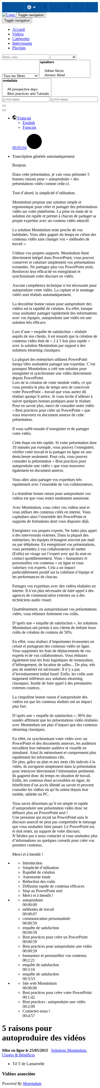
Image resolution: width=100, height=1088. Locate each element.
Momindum (32, 1083)
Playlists (19, 48)
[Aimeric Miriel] (64, 75)
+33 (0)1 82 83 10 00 (91, 7)
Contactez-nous (78, 7)
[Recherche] (4, 105)
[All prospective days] (26, 89)
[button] (21, 118)
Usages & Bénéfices (18, 1055)
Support (55, 7)
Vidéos (18, 34)
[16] (64, 66)
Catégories (20, 38)
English (29, 123)
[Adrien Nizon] (64, 71)
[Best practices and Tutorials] (26, 94)
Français (29, 127)
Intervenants (22, 43)
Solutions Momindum (68, 1050)
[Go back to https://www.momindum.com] (9, 15)
